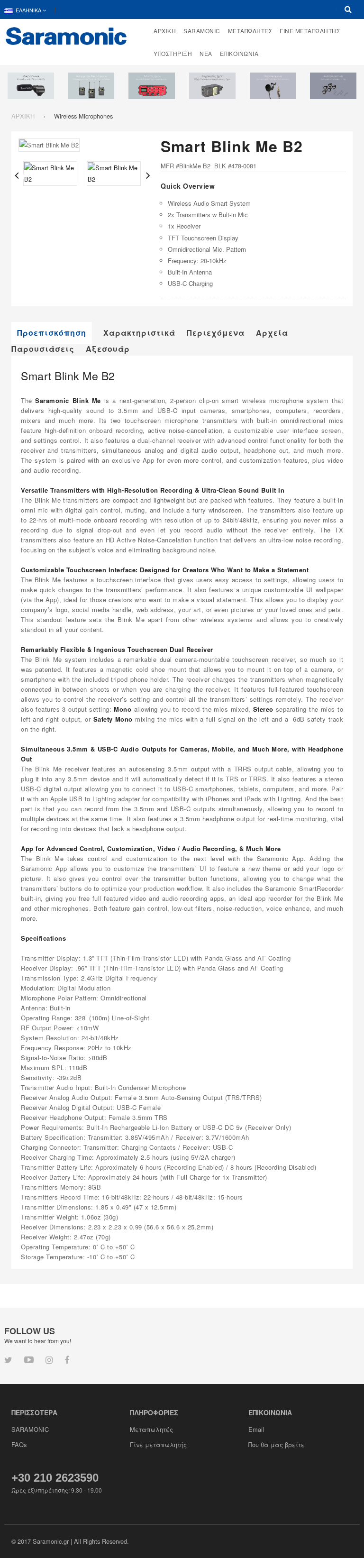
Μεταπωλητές (151, 1429)
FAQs (19, 1444)
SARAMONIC (30, 1429)
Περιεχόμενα (216, 333)
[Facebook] (66, 1359)
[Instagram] (49, 1359)
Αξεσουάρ (108, 349)
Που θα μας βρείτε (276, 1444)
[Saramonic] (66, 35)
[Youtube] (29, 1359)
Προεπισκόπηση (51, 332)
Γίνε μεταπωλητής (158, 1444)
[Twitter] (8, 1359)
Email (256, 1429)
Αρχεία (272, 333)
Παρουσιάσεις (42, 349)
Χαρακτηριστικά (139, 333)
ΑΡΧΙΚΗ (23, 115)
